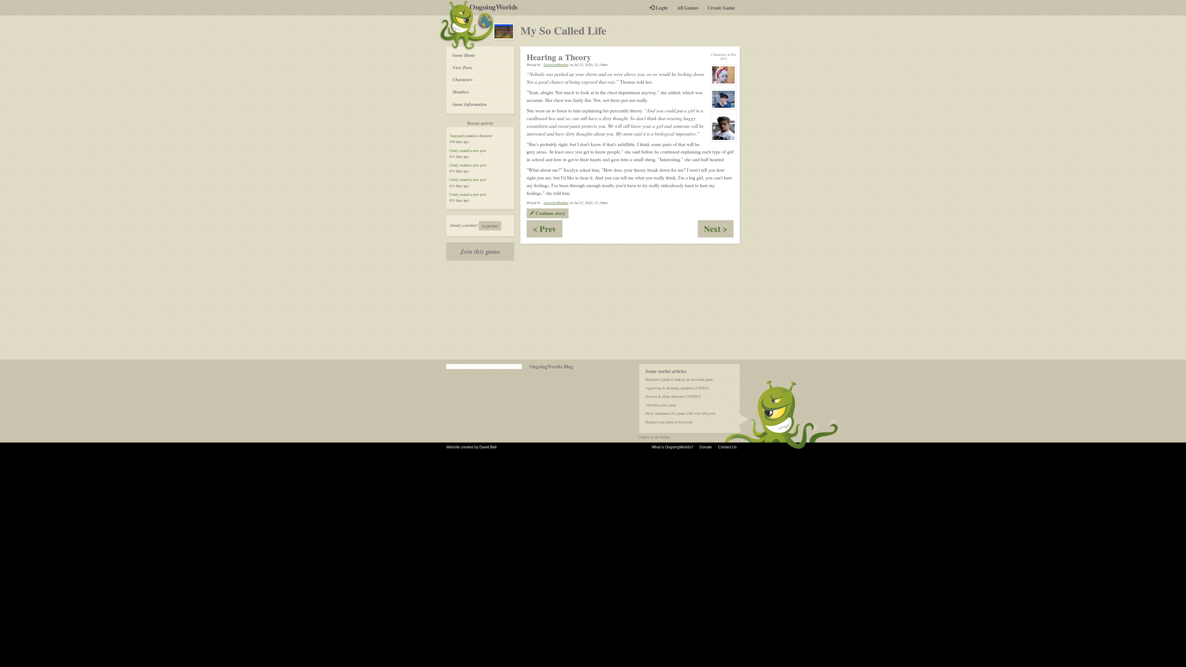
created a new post (472, 150)
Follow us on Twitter (654, 436)
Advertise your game (661, 404)
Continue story (550, 213)
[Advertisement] (593, 310)
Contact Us (727, 447)
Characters (462, 79)
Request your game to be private (669, 421)
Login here (490, 225)
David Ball (488, 447)
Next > (719, 229)
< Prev (547, 229)
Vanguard (456, 135)
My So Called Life (563, 30)
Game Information (469, 104)
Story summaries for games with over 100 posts (681, 413)
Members (460, 92)
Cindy (453, 150)
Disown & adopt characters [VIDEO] (673, 396)
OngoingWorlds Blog (551, 366)
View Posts (462, 67)
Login (661, 7)
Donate (706, 447)
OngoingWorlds (495, 7)
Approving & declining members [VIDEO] (677, 387)
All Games (687, 7)
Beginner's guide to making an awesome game (679, 379)
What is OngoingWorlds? (672, 447)
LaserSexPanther (556, 64)
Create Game (721, 7)
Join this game (480, 251)
